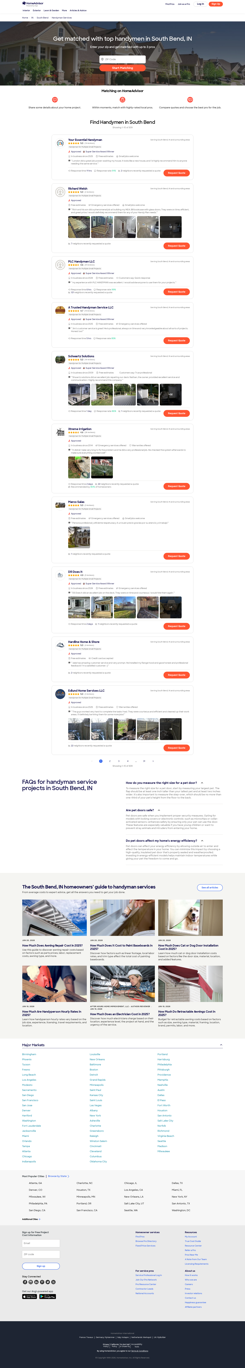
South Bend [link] (42, 17)
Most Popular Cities (33, 1176)
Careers (189, 1284)
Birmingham (29, 1054)
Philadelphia (165, 1064)
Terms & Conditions (139, 1351)
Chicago (27, 1156)
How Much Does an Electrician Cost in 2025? (120, 1014)
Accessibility (136, 1345)
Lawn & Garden (51, 10)
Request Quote (176, 172)
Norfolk (162, 1125)
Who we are (191, 1280)
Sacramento (29, 1090)
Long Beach (29, 1074)
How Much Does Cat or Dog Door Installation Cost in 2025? (188, 947)
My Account (191, 1236)
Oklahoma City (98, 1161)
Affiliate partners (193, 1307)
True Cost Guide (193, 1241)
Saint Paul (95, 1090)
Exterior (37, 10)
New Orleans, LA (133, 1196)
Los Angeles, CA (133, 1189)
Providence (164, 1074)
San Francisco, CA (87, 1210)
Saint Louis (96, 1100)
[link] (122, 143)
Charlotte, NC (85, 1183)
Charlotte (95, 1125)
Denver (26, 1110)
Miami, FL (177, 1189)
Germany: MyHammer (105, 1337)
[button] (79, 227)
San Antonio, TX (181, 1203)
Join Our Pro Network (146, 1280)
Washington (29, 1120)
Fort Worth (164, 1105)
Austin (161, 1090)
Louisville (95, 1054)
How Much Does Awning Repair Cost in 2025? (52, 945)
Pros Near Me (191, 1255)
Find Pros (140, 1236)
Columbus (96, 1156)
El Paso (162, 1100)
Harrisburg (164, 1059)
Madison (162, 1146)
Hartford (27, 1115)
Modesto (27, 1085)
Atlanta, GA (35, 1183)
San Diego (28, 1095)
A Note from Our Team (196, 1259)
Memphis (163, 1079)
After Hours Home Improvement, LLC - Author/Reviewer (120, 1006)
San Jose (27, 1105)
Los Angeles (29, 1079)
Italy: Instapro (123, 1337)
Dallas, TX (177, 1183)
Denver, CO (35, 1189)
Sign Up (216, 3)
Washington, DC (181, 1210)
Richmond (163, 1130)
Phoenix (26, 1059)
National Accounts (145, 1293)
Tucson (26, 1064)
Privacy (106, 1345)
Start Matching (122, 68)
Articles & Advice (78, 10)
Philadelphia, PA (38, 1203)
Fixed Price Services (145, 1245)
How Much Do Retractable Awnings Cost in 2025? (186, 1013)
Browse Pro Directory (146, 1241)
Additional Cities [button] (30, 1219)
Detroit (94, 1074)
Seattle (162, 1141)
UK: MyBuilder (160, 1337)
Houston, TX (83, 1189)
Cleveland (96, 1151)
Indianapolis (29, 1161)
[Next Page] (153, 761)
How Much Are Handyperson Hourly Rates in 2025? (51, 1013)
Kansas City (96, 1095)
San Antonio (165, 1115)
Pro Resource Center (146, 1284)
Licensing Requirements (196, 1264)
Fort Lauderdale (31, 1125)
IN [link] (32, 17)
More (64, 10)
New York (95, 1115)
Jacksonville (29, 1130)
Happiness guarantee (195, 1302)
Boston (94, 1069)
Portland (163, 1054)
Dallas (161, 1095)
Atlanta (26, 1151)
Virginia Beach (166, 1136)
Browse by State (57, 1176)
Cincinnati (95, 1146)
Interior (26, 10)
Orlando (27, 1141)
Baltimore (95, 1064)
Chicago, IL (130, 1183)
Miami (25, 1136)
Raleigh (94, 1136)
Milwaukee (164, 1151)
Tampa (26, 1146)
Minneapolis (97, 1085)
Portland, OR (84, 1203)
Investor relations (193, 1293)
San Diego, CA (37, 1210)
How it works (191, 1275)
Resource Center (193, 1245)
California (114, 1345)
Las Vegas (96, 1105)
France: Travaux (86, 1337)
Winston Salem (98, 1141)
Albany (94, 1110)
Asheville (95, 1120)
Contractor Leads (144, 1289)
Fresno (26, 1069)
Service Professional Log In (149, 1275)
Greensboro (97, 1130)
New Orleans (97, 1059)
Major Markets (33, 1045)
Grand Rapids (97, 1079)
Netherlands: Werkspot (141, 1337)
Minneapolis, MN (86, 1196)
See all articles (210, 887)
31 (144, 761)
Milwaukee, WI (37, 1196)
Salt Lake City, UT (134, 1203)
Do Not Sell (125, 1345)
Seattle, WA (131, 1210)
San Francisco (30, 1100)
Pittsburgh (164, 1069)
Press (187, 1289)
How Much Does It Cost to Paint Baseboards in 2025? (121, 947)
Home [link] (25, 17)
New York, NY (179, 1196)
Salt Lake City (165, 1120)
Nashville (163, 1085)
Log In (200, 3)
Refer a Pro (190, 1250)
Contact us (190, 1298)
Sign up (41, 1266)
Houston (162, 1110)
